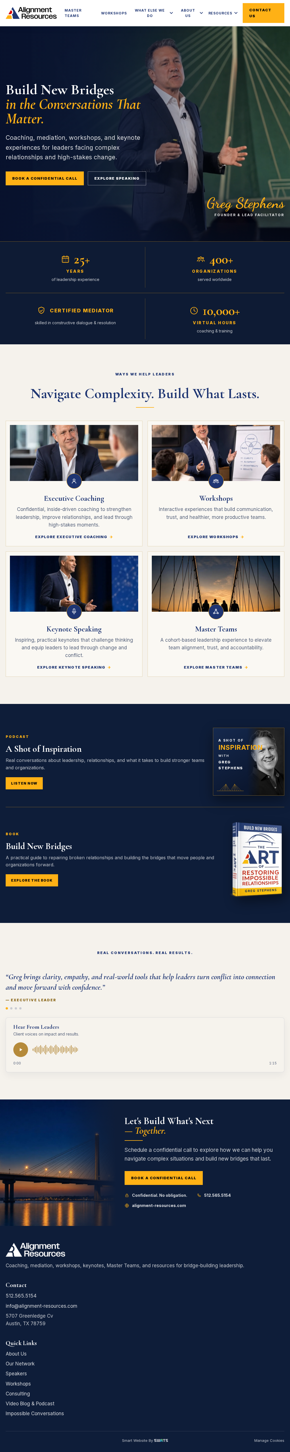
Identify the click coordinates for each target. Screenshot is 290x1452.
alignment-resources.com (159, 1205)
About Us (188, 13)
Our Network (20, 1364)
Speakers (16, 1373)
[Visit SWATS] (161, 1440)
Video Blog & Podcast (30, 1403)
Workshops (114, 13)
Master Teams (73, 13)
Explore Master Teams (213, 667)
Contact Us (260, 13)
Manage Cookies (269, 1440)
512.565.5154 (217, 1195)
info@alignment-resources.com (41, 1306)
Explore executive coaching (71, 536)
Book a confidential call (44, 178)
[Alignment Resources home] (31, 13)
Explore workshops (213, 536)
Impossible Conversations (35, 1413)
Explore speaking (117, 178)
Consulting (18, 1394)
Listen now (24, 783)
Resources (220, 13)
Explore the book (32, 880)
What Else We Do (150, 13)
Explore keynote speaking (71, 667)
